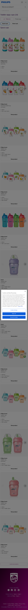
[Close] (25, 291)
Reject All (14, 313)
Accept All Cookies (14, 317)
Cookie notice (20, 306)
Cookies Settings (14, 310)
